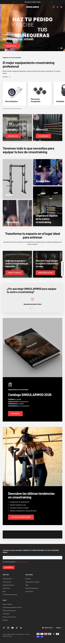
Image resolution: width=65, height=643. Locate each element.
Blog (4, 591)
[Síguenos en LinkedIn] (21, 628)
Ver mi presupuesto (63, 269)
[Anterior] (13, 2)
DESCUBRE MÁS (11, 46)
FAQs (26, 585)
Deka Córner (6, 588)
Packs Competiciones (31, 588)
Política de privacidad (9, 610)
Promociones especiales (10, 594)
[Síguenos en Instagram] (8, 628)
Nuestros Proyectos (8, 585)
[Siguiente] (51, 2)
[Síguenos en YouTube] (12, 628)
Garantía (5, 620)
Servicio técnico (7, 604)
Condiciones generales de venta (12, 607)
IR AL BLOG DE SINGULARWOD (21, 517)
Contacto (28, 579)
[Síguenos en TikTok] (17, 628)
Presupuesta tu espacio (32, 582)
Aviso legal (6, 614)
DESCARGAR (15, 413)
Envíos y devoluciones (9, 617)
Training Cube (7, 582)
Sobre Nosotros (7, 579)
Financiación (29, 591)
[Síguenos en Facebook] (4, 628)
